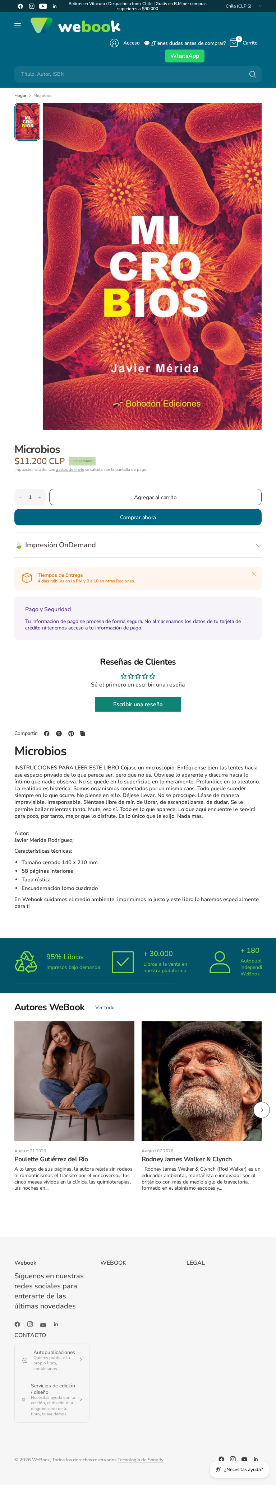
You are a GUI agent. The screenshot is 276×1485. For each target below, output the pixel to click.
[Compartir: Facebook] (46, 733)
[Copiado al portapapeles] (82, 733)
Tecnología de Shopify (141, 1460)
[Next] (261, 1110)
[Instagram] (31, 6)
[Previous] (14, 1110)
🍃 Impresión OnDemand (55, 545)
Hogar (20, 95)
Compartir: (26, 733)
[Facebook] (20, 6)
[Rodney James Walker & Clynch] (202, 1081)
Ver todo (105, 1007)
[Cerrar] (254, 574)
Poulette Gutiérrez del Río (51, 1159)
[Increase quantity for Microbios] (39, 497)
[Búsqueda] (253, 74)
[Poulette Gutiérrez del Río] (74, 1081)
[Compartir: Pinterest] (71, 733)
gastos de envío (70, 469)
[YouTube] (43, 6)
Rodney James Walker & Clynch (187, 1159)
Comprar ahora (138, 517)
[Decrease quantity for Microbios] (20, 497)
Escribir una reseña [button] (138, 704)
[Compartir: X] (59, 733)
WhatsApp (184, 56)
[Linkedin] (54, 6)
